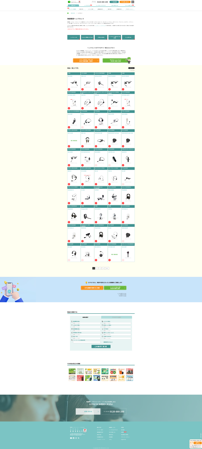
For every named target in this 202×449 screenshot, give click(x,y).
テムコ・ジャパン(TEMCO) (73, 187)
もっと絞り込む (128, 37)
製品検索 (115, 2)
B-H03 (109, 228)
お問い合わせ (126, 2)
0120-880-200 (102, 2)
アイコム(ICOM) (84, 111)
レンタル (96, 25)
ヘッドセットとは (73, 37)
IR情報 (122, 432)
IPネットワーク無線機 (72, 9)
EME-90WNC (125, 114)
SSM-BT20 (124, 152)
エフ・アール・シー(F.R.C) (100, 168)
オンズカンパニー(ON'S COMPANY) (85, 225)
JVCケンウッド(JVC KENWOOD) (74, 111)
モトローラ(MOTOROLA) (126, 187)
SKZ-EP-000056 (111, 76)
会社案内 (123, 429)
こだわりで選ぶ (76, 325)
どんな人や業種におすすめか (87, 37)
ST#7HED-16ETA (125, 95)
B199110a (83, 228)
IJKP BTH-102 (111, 152)
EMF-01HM (70, 133)
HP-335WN (83, 171)
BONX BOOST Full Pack (113, 133)
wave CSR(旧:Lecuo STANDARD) (98, 187)
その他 (69, 73)
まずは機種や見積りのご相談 (92, 288)
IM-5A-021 (110, 95)
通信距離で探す (100, 9)
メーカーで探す (90, 9)
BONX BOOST (125, 228)
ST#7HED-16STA (71, 95)
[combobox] (86, 323)
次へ (107, 268)
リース (112, 332)
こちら (125, 293)
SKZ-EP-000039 (125, 76)
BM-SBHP (70, 247)
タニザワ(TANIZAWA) (72, 92)
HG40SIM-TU (71, 190)
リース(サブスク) (102, 25)
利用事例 (111, 437)
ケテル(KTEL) (97, 111)
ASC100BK (70, 152)
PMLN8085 (70, 209)
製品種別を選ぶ (76, 321)
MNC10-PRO (111, 114)
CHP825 (97, 190)
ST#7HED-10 (71, 228)
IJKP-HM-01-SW (98, 133)
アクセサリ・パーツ (129, 9)
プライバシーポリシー (125, 437)
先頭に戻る (201, 436)
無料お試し (111, 434)
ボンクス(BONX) (111, 130)
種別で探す (81, 9)
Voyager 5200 (84, 209)
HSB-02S (97, 95)
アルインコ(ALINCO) (126, 111)
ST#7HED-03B (111, 247)
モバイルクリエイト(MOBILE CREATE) (113, 93)
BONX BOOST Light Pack (127, 133)
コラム (110, 439)
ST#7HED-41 (125, 209)
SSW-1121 (83, 76)
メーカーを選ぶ (107, 321)
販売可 (68, 89)
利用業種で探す (119, 9)
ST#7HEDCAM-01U (85, 152)
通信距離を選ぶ (76, 329)
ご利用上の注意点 (101, 37)
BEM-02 (69, 171)
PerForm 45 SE (98, 76)
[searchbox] (86, 323)
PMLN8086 (124, 190)
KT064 (96, 114)
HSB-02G (83, 95)
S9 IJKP (123, 171)
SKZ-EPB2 (70, 76)
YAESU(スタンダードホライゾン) (128, 149)
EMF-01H (83, 133)
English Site (123, 439)
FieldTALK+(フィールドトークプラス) (87, 93)
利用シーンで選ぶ (107, 325)
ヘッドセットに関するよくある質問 (114, 37)
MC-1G (96, 171)
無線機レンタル (112, 427)
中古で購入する (112, 432)
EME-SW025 (97, 152)
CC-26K (83, 190)
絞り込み (131, 68)
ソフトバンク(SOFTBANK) (100, 73)
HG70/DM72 (97, 209)
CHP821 (110, 209)
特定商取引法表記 (124, 434)
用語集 (122, 427)
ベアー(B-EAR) (84, 73)
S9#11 (82, 114)
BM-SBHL (83, 247)
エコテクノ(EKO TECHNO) (72, 130)
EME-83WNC (111, 190)
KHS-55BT (124, 247)
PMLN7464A (97, 228)
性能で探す (110, 9)
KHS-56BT (70, 114)
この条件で (101, 346)
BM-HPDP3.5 (98, 247)
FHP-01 (110, 171)
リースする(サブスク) (113, 429)
